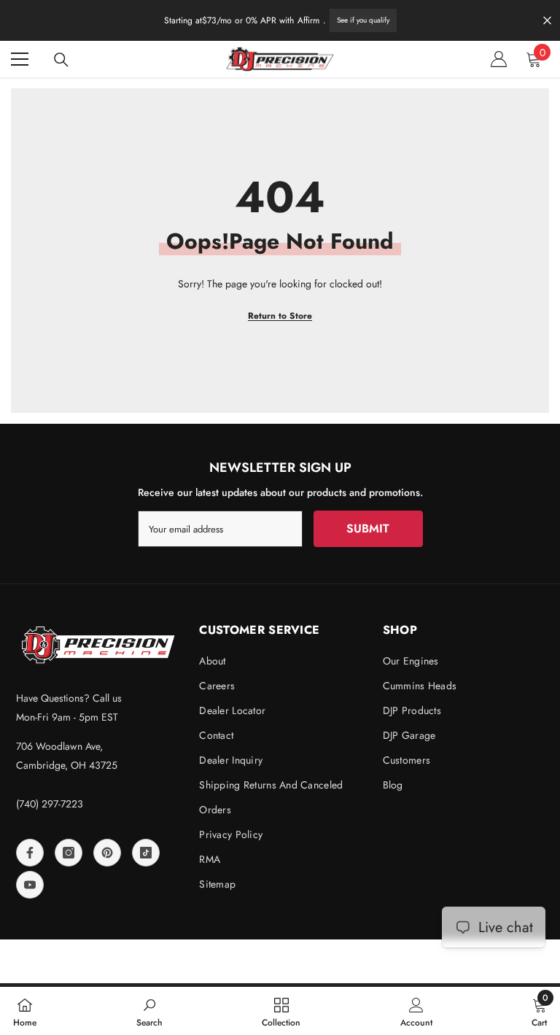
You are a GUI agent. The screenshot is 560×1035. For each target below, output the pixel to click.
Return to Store (280, 315)
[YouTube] (30, 885)
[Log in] (499, 59)
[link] (149, 1011)
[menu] (19, 59)
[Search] (61, 60)
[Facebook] (30, 853)
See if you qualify (363, 20)
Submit (367, 528)
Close (547, 20)
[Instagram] (68, 853)
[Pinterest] (107, 853)
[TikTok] (146, 853)
